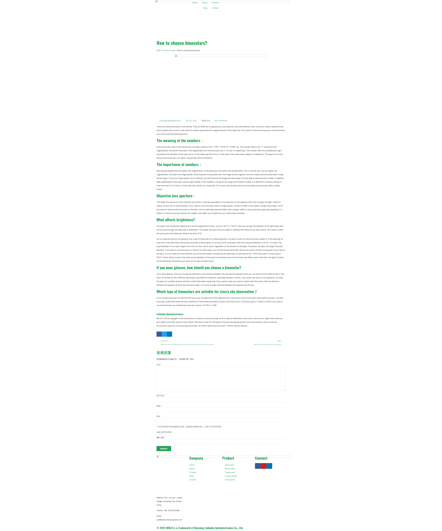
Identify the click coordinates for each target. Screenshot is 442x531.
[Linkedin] (269, 466)
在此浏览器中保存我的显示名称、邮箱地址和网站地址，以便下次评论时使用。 (190, 427)
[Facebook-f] (258, 466)
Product (215, 2)
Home (194, 2)
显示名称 (161, 395)
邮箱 (159, 406)
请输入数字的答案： (165, 432)
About (204, 2)
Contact (215, 8)
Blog (205, 8)
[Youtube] (263, 466)
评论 (159, 365)
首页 (158, 50)
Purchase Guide (168, 50)
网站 (158, 416)
